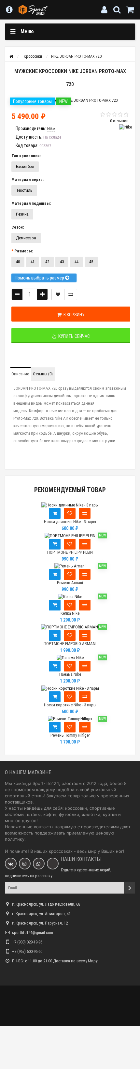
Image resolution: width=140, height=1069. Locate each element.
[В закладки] (57, 294)
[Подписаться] (129, 888)
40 (18, 261)
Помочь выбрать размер (40, 278)
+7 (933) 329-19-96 (27, 942)
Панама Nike (70, 674)
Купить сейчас (73, 336)
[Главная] (11, 56)
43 (62, 261)
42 (47, 261)
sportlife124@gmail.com (32, 932)
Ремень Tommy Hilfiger (70, 735)
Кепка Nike (70, 613)
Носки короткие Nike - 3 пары (70, 704)
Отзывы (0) (43, 373)
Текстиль (24, 190)
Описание (20, 373)
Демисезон (26, 237)
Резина (22, 214)
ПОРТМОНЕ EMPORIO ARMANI (70, 643)
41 (33, 261)
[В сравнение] (70, 294)
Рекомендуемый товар (70, 490)
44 (76, 261)
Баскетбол (25, 166)
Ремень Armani (70, 582)
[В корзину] (55, 513)
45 (91, 261)
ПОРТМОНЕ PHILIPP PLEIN (70, 552)
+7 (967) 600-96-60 (27, 951)
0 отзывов (119, 120)
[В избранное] (70, 513)
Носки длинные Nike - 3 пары (70, 521)
